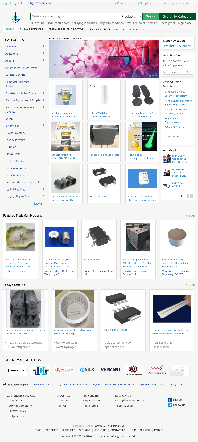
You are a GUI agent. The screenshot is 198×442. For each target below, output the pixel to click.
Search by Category (177, 16)
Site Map (84, 430)
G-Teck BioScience (174, 127)
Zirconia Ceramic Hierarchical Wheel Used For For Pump (74, 331)
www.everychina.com (109, 426)
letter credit (119, 29)
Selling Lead (125, 405)
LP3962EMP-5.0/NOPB (115, 330)
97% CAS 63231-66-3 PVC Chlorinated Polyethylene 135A (141, 200)
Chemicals (11, 46)
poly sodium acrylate (118, 342)
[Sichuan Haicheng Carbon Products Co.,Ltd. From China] (40, 371)
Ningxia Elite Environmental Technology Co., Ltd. (175, 121)
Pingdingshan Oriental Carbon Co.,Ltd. (134, 272)
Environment (12, 125)
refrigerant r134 (164, 342)
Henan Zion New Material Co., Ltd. (60, 384)
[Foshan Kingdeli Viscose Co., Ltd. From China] (110, 370)
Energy (9, 118)
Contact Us (16, 400)
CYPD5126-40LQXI (178, 185)
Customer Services (21, 396)
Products (170, 46)
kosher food (161, 347)
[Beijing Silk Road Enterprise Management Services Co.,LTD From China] (87, 370)
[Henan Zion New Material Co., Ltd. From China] (133, 371)
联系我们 (159, 430)
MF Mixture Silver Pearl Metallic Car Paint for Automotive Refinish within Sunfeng (180, 173)
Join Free (21, 3)
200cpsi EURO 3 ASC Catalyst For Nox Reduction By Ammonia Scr (176, 263)
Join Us (62, 405)
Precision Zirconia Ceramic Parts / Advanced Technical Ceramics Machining (170, 332)
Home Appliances (15, 168)
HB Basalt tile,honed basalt (104, 154)
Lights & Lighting (15, 189)
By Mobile (91, 405)
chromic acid (137, 29)
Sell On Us (123, 396)
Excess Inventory (15, 133)
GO (189, 72)
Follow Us (179, 405)
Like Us (177, 399)
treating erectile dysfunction (25, 342)
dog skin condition (101, 23)
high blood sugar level (181, 23)
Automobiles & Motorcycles (21, 67)
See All (190, 216)
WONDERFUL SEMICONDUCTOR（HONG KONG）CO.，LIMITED (117, 384)
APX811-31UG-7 (98, 196)
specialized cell (115, 347)
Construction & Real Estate (20, 93)
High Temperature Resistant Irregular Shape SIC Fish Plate (25, 331)
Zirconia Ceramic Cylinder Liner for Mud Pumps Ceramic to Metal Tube (58, 263)
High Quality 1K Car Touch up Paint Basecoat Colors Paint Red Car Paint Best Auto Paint (180, 159)
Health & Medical (15, 161)
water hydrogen (66, 347)
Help (133, 430)
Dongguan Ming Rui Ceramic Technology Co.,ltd (176, 94)
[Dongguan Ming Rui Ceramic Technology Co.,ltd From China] (180, 371)
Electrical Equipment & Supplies (23, 100)
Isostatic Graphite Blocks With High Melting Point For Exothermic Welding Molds (137, 263)
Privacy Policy (17, 411)
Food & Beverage (15, 139)
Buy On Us (91, 396)
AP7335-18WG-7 (92, 259)
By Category (93, 400)
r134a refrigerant (18, 347)
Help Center (16, 416)
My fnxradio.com (41, 3)
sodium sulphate (47, 23)
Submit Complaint (20, 405)
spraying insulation (73, 23)
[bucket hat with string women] (104, 61)
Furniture (10, 147)
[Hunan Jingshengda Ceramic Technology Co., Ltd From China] (64, 370)
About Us (63, 396)
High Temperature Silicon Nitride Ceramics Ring (65, 198)
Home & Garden (14, 175)
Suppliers (185, 46)
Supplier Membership (131, 400)
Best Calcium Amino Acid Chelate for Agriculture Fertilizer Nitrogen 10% (18, 263)
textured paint (124, 23)
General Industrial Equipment (22, 182)
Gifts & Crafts (12, 154)
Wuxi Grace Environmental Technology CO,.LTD (176, 272)
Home (10, 29)
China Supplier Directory (67, 29)
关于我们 (145, 430)
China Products (31, 29)
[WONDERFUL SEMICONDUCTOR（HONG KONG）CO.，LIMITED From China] (156, 370)
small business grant (150, 23)
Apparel (9, 60)
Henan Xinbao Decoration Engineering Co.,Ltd (178, 102)
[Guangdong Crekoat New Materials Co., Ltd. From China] (17, 371)
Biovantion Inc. (172, 136)
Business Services (15, 74)
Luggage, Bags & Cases (18, 196)
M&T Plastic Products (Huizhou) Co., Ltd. (176, 111)
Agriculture (11, 53)
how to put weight (67, 342)
